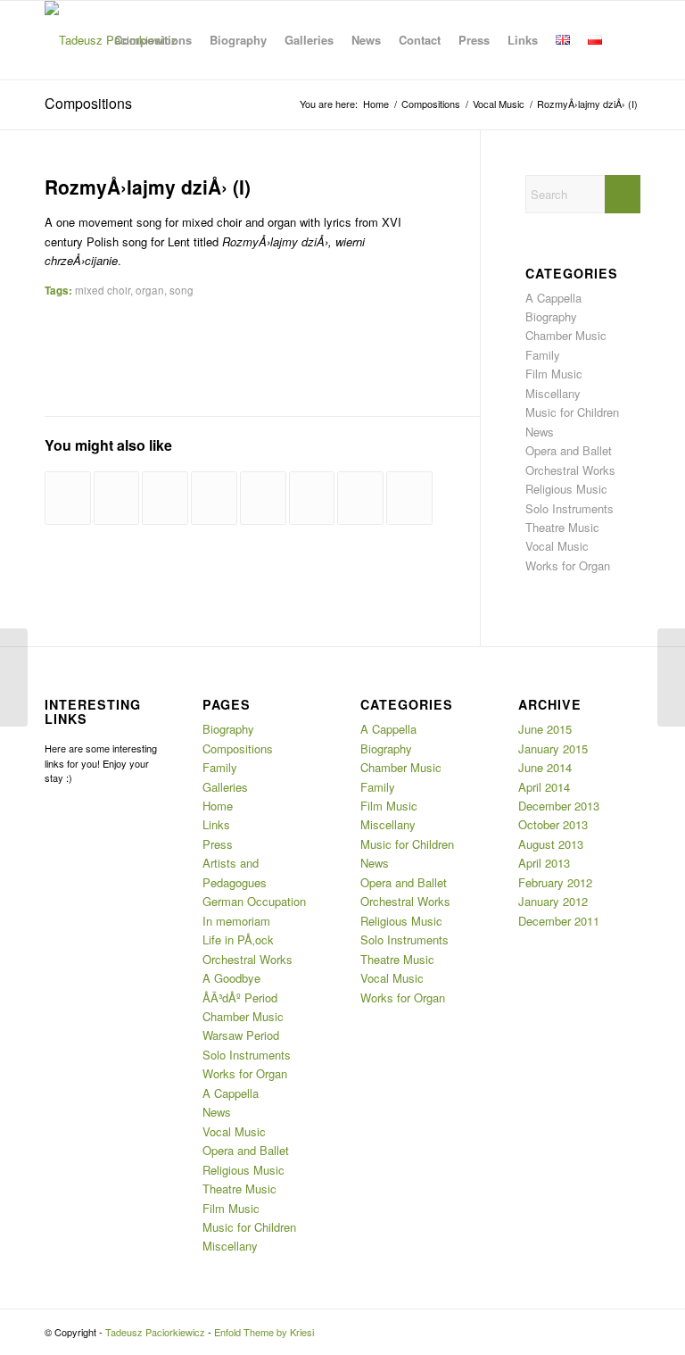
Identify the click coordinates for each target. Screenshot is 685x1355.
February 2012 (555, 882)
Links (216, 824)
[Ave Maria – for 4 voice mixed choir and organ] (214, 498)
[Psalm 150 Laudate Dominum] (360, 498)
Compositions (88, 103)
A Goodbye (231, 977)
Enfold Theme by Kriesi (264, 1332)
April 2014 (544, 786)
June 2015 (545, 728)
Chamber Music (566, 335)
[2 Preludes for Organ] (117, 498)
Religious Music (566, 488)
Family (542, 354)
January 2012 (553, 901)
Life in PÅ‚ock (238, 939)
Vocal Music (557, 545)
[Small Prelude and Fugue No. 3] (409, 498)
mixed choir (102, 290)
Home (217, 805)
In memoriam (236, 920)
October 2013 (553, 824)
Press (217, 843)
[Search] (625, 40)
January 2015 (553, 748)
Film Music (553, 373)
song (181, 290)
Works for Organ (567, 565)
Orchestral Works (570, 469)
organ (150, 290)
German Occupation (254, 901)
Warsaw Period (240, 1035)
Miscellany (553, 393)
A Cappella (553, 297)
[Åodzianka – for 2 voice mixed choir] (312, 498)
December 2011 (558, 920)
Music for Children (572, 411)
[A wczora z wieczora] (165, 498)
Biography (551, 316)
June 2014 (545, 767)
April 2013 (544, 862)
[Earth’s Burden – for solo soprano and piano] (263, 498)
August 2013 (550, 843)
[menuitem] (153, 40)
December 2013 (558, 805)
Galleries (225, 786)
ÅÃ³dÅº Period (239, 997)
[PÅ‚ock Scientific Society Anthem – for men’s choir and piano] (68, 498)
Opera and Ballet (568, 450)
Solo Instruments (569, 508)
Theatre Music (562, 527)
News (539, 431)
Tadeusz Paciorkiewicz (155, 1332)
